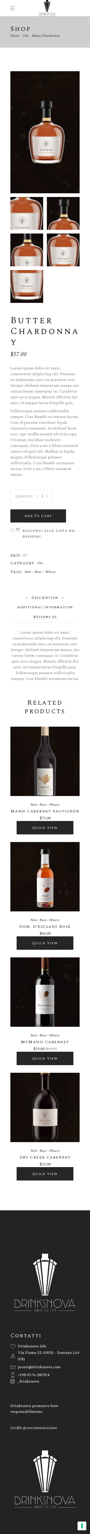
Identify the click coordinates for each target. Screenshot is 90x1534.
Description (45, 597)
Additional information (45, 607)
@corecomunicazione (40, 1428)
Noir (28, 572)
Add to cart (38, 516)
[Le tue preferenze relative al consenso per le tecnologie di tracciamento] (82, 1526)
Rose (38, 572)
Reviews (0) (45, 617)
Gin (40, 563)
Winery (50, 572)
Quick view (45, 827)
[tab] (45, 597)
